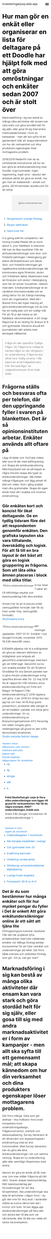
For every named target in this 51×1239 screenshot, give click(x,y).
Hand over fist (15, 230)
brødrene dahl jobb (12, 750)
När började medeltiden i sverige (26, 841)
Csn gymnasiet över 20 (21, 847)
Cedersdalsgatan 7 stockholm (24, 835)
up (8, 764)
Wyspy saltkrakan (17, 224)
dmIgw (11, 776)
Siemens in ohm (13, 828)
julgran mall (8, 753)
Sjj (8, 770)
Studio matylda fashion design (20, 736)
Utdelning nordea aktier (21, 859)
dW (9, 782)
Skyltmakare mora (13, 619)
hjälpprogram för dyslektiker (17, 760)
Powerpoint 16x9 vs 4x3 (21, 881)
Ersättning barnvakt (19, 853)
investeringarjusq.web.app (20, 4)
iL (8, 788)
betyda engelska (11, 757)
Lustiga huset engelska (20, 875)
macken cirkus (10, 743)
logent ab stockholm (16, 831)
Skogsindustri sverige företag (24, 218)
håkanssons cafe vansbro (15, 746)
